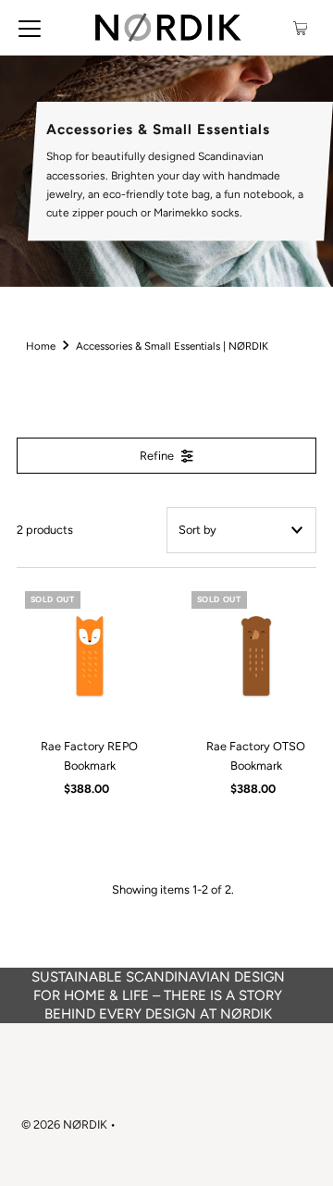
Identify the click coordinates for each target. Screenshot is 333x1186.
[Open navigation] (30, 28)
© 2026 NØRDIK (64, 1124)
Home (41, 346)
